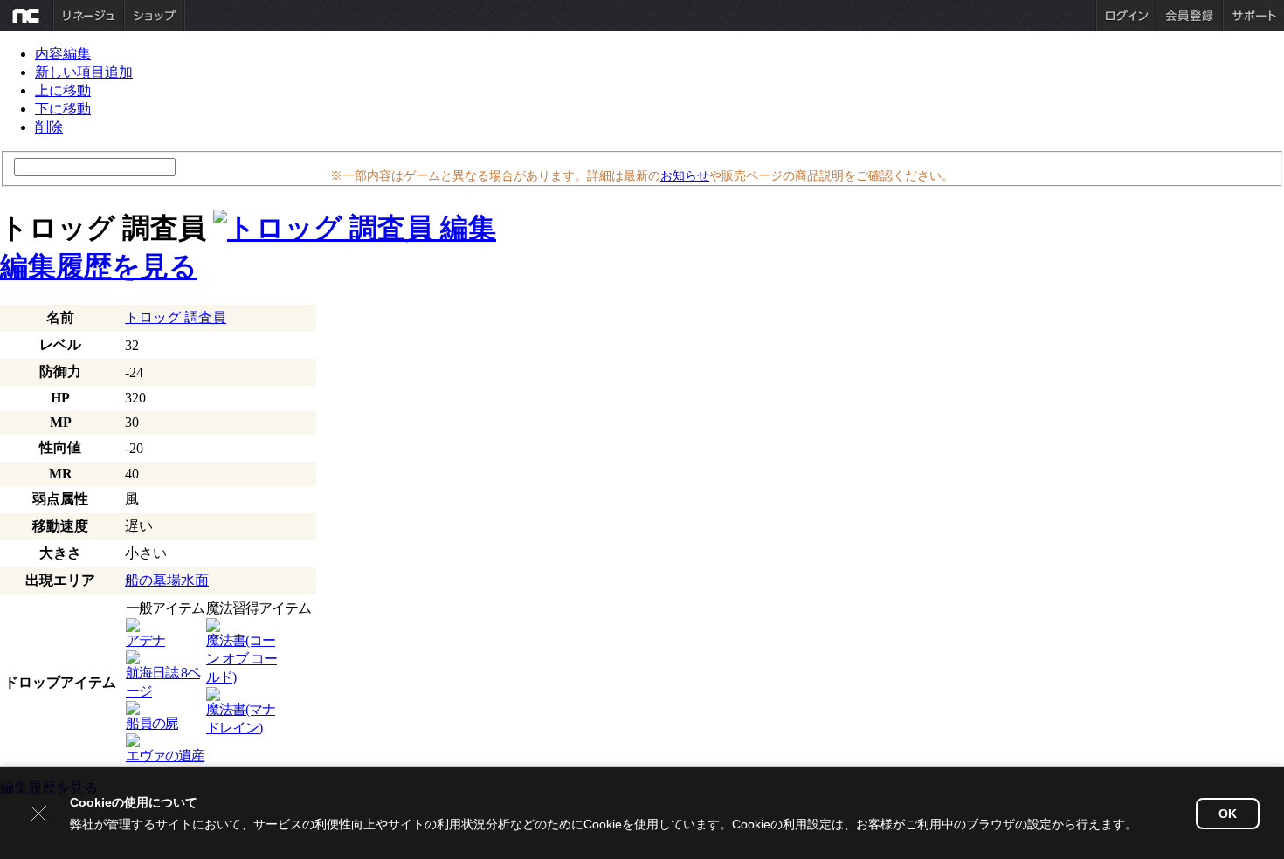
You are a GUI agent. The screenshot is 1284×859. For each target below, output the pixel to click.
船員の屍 (152, 723)
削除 (49, 127)
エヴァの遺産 (165, 755)
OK (1227, 814)
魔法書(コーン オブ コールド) (241, 658)
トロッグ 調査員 (175, 317)
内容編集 (63, 53)
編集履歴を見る (98, 266)
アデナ (145, 640)
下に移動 (63, 108)
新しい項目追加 (84, 72)
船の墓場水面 (167, 580)
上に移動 (63, 90)
